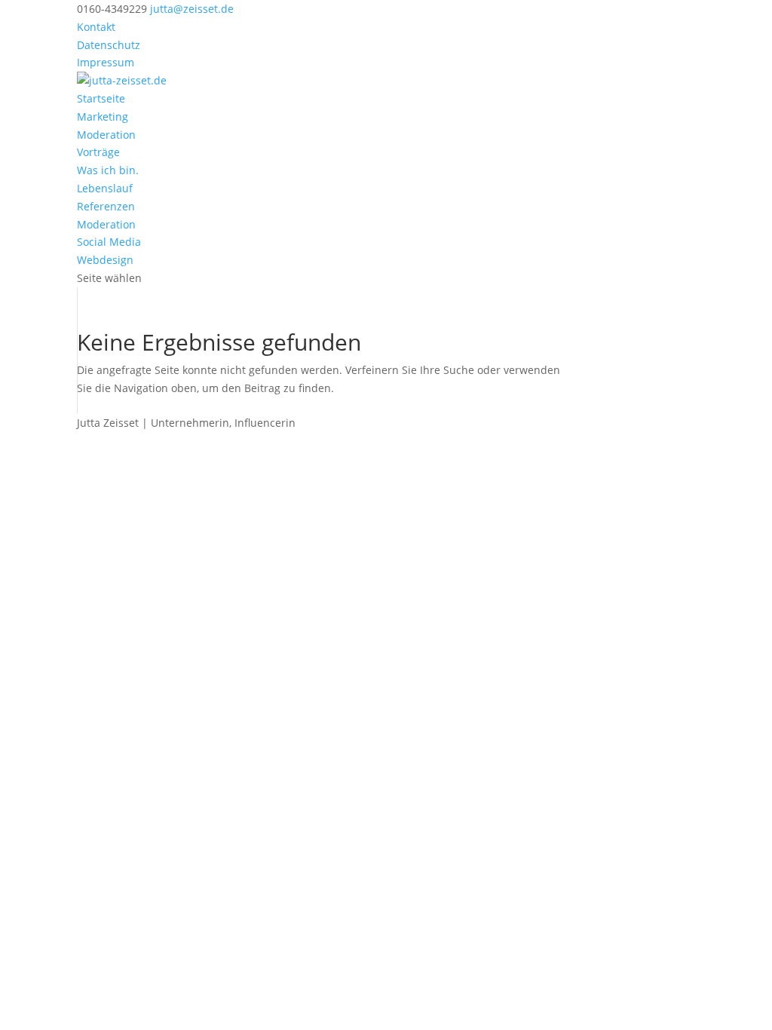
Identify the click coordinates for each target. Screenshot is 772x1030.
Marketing (102, 116)
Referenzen (106, 206)
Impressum (105, 62)
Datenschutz (108, 45)
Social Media (109, 242)
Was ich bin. (108, 170)
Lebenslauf (105, 188)
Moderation (106, 134)
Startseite (101, 98)
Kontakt (96, 27)
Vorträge (98, 152)
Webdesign (105, 260)
